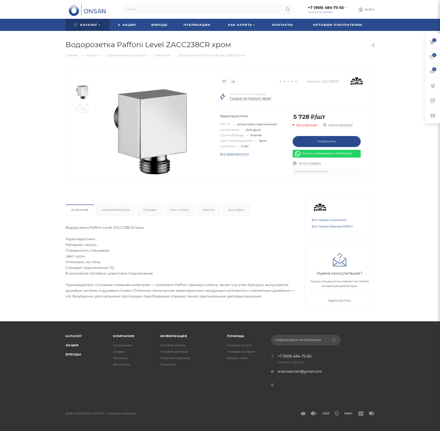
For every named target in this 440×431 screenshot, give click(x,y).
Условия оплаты (172, 345)
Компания (123, 336)
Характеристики (115, 210)
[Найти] (287, 9)
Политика (168, 364)
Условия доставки (174, 351)
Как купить (179, 210)
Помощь (235, 336)
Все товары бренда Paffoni (332, 226)
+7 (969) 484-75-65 (326, 7)
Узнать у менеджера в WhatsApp (327, 153)
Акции (72, 345)
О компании (122, 345)
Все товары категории (329, 220)
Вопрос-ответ (237, 358)
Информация (173, 336)
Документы (121, 364)
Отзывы (149, 210)
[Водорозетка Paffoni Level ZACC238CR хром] (150, 132)
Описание (79, 210)
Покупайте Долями (175, 358)
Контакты (120, 358)
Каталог (74, 336)
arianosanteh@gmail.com (300, 371)
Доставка (236, 210)
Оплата (209, 210)
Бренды (73, 354)
